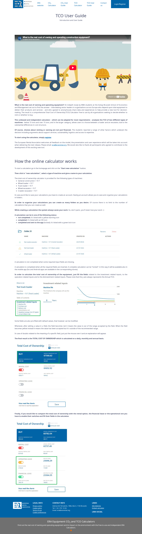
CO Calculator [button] (52, 4)
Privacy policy (37, 506)
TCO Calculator (78, 4)
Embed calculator (98, 508)
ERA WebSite (96, 506)
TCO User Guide (90, 4)
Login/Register (120, 4)
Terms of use (37, 510)
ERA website (40, 4)
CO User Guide (64, 4)
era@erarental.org (59, 145)
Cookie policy (37, 508)
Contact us (104, 4)
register (48, 137)
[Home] (24, 4)
